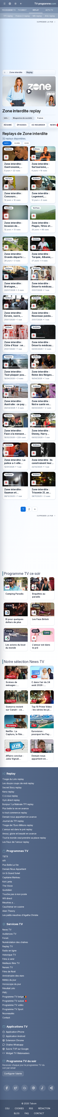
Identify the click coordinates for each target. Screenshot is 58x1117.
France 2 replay (23, 16)
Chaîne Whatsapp (14, 1044)
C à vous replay (10, 796)
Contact (6, 1017)
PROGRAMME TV (8, 10)
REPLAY (36, 10)
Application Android (15, 1036)
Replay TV (7, 946)
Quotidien (7, 890)
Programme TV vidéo (12, 1005)
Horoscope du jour (11, 984)
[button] (51, 1088)
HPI (4, 860)
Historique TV (9, 954)
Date (6, 143)
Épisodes (21, 125)
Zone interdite (15, 72)
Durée (17, 143)
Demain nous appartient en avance (19, 817)
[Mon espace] (10, 3)
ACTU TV (49, 10)
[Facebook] (6, 1088)
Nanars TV (7, 967)
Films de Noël (9, 971)
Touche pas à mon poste (14, 894)
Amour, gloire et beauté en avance (19, 833)
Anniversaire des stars (13, 975)
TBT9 (5, 856)
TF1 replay (8, 16)
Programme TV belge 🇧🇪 (14, 996)
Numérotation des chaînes (15, 942)
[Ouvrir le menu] (4, 3)
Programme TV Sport (12, 1009)
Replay (29, 72)
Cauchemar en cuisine (13, 906)
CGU (7, 1108)
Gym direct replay (11, 800)
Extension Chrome (15, 1040)
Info (6, 118)
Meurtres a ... (8, 902)
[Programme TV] (4, 72)
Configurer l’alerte (13, 1073)
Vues (26, 143)
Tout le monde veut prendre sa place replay (24, 837)
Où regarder (38, 125)
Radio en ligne (9, 950)
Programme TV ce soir (22, 573)
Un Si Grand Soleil (11, 873)
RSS (31, 1108)
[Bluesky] (24, 1088)
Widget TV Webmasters (17, 1053)
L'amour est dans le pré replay (17, 829)
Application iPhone (15, 1032)
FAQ (27, 1113)
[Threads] (33, 1088)
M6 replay (37, 16)
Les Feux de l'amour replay (15, 842)
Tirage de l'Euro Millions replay (17, 825)
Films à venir (8, 959)
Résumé (8, 125)
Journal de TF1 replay (13, 821)
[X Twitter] (15, 1088)
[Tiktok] (42, 1088)
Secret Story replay (12, 787)
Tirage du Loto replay (13, 779)
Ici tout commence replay (14, 812)
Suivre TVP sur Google (17, 1049)
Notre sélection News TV (24, 661)
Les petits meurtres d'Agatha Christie (20, 915)
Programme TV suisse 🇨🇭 (14, 1001)
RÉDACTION (44, 1108)
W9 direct (7, 898)
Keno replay (8, 791)
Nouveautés (8, 1013)
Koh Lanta (7, 881)
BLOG (16, 1113)
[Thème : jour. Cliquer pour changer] (15, 3)
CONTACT (39, 1113)
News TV (6, 929)
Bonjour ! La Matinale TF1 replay (17, 804)
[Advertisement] (29, 45)
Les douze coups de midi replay (18, 783)
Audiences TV (9, 934)
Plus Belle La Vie (10, 865)
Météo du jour (9, 980)
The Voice (7, 886)
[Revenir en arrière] (21, 3)
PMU (4, 992)
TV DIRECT (22, 10)
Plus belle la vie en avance (15, 808)
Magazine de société (22, 118)
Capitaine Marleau (11, 877)
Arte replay (50, 16)
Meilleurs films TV (11, 963)
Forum (5, 938)
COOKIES (19, 1108)
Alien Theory (8, 911)
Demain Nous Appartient (14, 869)
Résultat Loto (8, 988)
